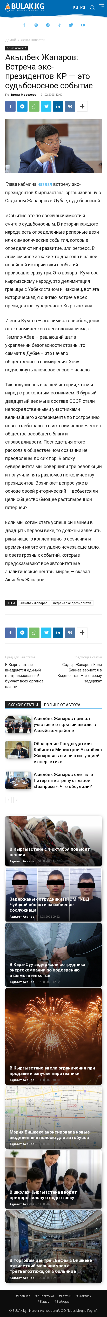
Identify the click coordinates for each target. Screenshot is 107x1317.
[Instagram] (36, 25)
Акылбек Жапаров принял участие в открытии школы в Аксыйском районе (65, 724)
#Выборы (62, 1301)
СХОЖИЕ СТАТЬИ (23, 705)
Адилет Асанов (22, 861)
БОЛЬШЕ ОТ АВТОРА (62, 705)
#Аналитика (44, 1296)
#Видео (44, 1301)
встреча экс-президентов (72, 603)
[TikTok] (59, 25)
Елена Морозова (23, 94)
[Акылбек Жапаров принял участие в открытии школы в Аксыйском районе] (18, 725)
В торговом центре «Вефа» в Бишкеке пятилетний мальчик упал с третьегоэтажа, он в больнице (51, 1266)
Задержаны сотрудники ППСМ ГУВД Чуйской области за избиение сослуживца (49, 904)
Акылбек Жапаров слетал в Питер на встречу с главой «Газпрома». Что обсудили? (63, 780)
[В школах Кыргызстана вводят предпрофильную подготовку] (53, 1179)
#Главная (23, 1296)
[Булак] (24, 7)
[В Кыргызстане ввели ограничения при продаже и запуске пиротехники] (53, 1036)
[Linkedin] (58, 106)
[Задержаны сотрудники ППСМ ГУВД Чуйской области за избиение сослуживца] (53, 894)
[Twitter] (71, 25)
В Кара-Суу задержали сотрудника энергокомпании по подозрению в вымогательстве (47, 970)
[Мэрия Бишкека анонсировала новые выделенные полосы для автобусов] (53, 1117)
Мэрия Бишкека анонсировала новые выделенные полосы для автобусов (50, 1134)
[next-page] (17, 800)
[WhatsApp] (34, 106)
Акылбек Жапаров (34, 603)
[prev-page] (8, 800)
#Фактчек (83, 1296)
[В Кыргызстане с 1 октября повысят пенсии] (53, 841)
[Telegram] (47, 25)
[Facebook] (24, 25)
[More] (82, 106)
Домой (10, 40)
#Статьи (65, 1296)
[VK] (70, 106)
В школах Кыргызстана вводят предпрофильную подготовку (43, 1194)
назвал (44, 184)
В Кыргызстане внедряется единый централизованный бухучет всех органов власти (24, 675)
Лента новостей (33, 40)
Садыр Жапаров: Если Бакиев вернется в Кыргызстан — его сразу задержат (79, 672)
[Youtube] (82, 25)
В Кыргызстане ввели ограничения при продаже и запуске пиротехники (52, 1070)
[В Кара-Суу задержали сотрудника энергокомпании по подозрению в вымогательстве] (53, 955)
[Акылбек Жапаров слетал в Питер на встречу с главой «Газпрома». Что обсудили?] (18, 781)
